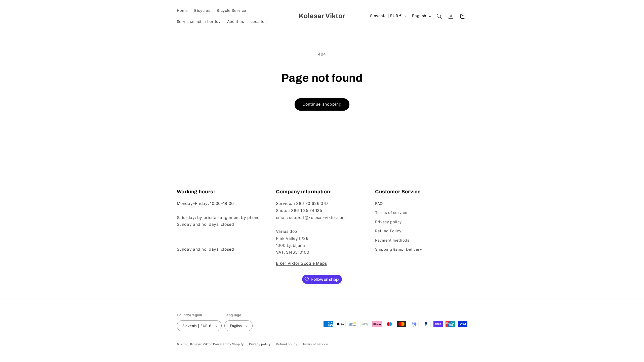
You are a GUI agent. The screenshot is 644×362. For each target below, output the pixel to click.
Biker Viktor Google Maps (301, 263)
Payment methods (392, 240)
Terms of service (391, 212)
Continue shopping (322, 104)
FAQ (379, 203)
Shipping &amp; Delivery (398, 249)
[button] (439, 16)
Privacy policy (388, 222)
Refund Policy (388, 231)
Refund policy (286, 344)
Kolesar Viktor (201, 344)
